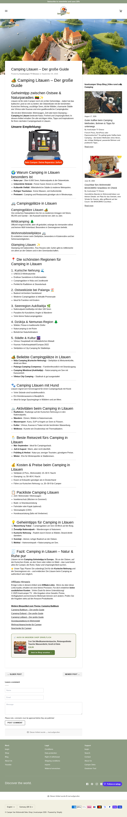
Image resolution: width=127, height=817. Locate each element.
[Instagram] (97, 784)
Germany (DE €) (25, 807)
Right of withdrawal (52, 757)
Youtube (8, 765)
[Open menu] (8, 11)
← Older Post (14, 674)
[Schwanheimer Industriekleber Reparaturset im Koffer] (43, 147)
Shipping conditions (52, 761)
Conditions (49, 749)
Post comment (15, 723)
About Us (8, 761)
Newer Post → (72, 674)
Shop (7, 753)
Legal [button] (47, 745)
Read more (89, 147)
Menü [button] (7, 745)
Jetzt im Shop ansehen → (41, 652)
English (10, 807)
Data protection (51, 753)
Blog (6, 757)
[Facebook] (87, 784)
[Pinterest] (92, 784)
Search (87, 753)
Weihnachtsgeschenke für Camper (26, 625)
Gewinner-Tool (90, 768)
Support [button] (88, 745)
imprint (47, 765)
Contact (88, 757)
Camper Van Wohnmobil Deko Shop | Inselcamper (25, 812)
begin (7, 749)
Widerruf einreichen (52, 768)
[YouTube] (101, 784)
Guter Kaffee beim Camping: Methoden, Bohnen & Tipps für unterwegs (100, 123)
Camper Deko (90, 765)
